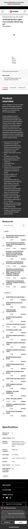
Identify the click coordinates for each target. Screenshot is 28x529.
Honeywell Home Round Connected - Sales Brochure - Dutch (16, 236)
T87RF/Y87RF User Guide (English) (15, 297)
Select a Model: (6, 75)
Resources (13, 87)
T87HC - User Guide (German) (14, 398)
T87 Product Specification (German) (15, 324)
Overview (5, 87)
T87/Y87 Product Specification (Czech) (14, 412)
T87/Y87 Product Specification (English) (14, 317)
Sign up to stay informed (14, 504)
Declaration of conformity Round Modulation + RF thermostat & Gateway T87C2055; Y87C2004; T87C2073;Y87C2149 (14, 254)
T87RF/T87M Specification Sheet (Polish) (15, 365)
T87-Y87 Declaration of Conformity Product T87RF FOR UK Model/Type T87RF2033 (15, 244)
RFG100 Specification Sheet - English (14, 357)
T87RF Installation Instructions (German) (14, 385)
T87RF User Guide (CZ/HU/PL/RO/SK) (11, 310)
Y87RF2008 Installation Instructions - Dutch (15, 343)
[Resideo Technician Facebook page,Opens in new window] (3, 497)
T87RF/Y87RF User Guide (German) (15, 378)
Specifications (23, 87)
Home (14, 11)
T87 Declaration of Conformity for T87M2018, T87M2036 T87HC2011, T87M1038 (15, 282)
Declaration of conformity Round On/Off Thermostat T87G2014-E (14, 262)
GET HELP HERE (9, 490)
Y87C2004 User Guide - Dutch (14, 330)
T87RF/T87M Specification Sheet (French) (15, 372)
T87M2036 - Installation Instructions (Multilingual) (15, 405)
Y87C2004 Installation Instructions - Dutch (15, 336)
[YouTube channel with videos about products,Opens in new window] (7, 497)
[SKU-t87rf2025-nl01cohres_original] (14, 34)
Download (23, 239)
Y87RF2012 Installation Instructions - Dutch (15, 350)
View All (6, 476)
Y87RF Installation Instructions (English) (14, 303)
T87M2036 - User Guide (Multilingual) (12, 392)
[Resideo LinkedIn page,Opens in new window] (10, 497)
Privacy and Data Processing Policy (16, 513)
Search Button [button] (25, 11)
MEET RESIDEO (8, 485)
